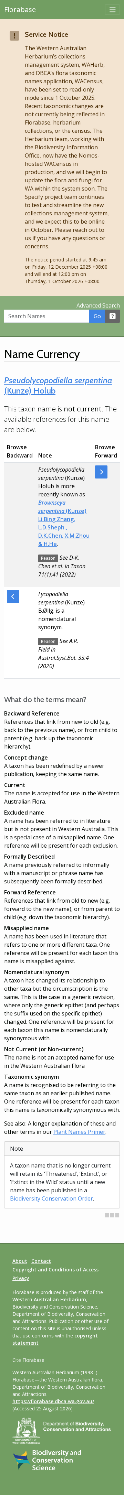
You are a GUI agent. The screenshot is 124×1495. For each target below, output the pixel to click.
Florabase (20, 9)
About (19, 1261)
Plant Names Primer (79, 1132)
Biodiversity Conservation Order (51, 1198)
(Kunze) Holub (58, 385)
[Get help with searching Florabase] (112, 316)
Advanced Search (98, 305)
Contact (41, 1261)
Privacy (20, 1278)
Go (97, 316)
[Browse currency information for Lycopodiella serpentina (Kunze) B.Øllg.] (13, 596)
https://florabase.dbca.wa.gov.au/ (53, 1401)
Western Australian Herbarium (49, 1299)
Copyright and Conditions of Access (55, 1269)
